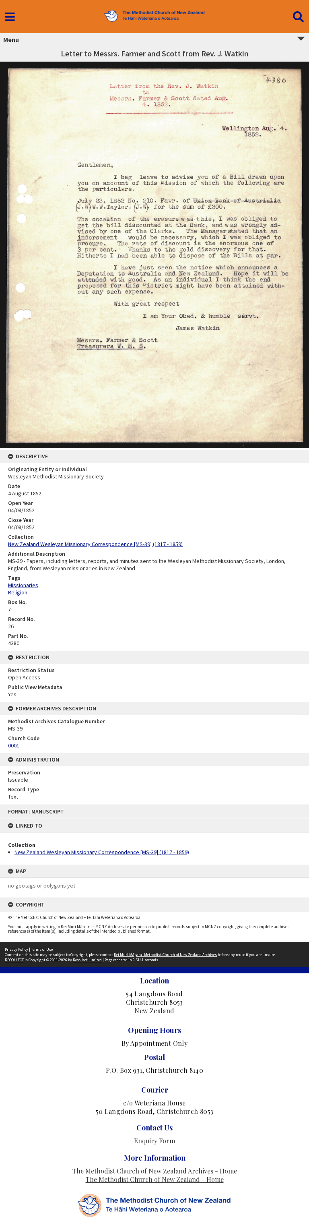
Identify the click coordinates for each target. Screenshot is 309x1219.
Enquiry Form (154, 1140)
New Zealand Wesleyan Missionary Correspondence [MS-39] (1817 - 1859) (101, 852)
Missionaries (23, 585)
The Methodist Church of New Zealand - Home (155, 1179)
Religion (17, 592)
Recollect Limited (87, 959)
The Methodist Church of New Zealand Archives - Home (154, 1171)
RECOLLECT (14, 959)
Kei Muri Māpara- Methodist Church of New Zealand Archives (165, 954)
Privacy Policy (16, 949)
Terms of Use (42, 949)
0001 (13, 745)
